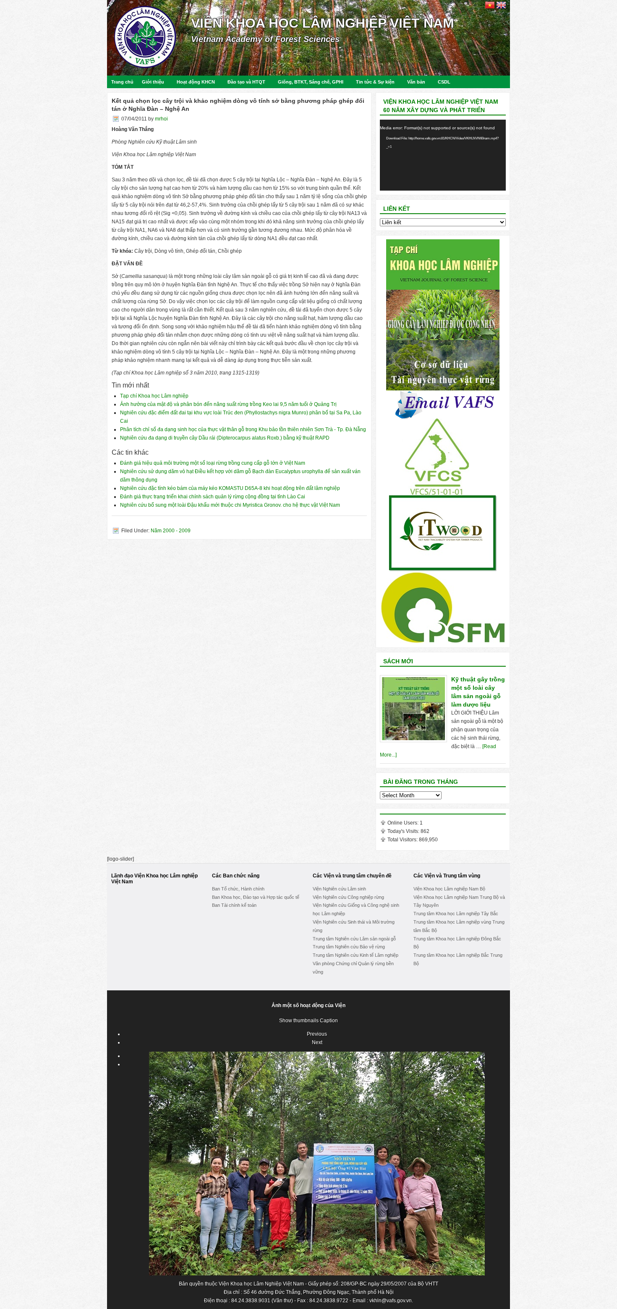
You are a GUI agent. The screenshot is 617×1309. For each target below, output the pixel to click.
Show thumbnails (299, 1021)
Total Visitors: (403, 840)
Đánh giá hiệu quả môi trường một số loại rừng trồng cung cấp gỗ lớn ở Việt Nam (212, 463)
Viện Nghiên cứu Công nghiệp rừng (348, 897)
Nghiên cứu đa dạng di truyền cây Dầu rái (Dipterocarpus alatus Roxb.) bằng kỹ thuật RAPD (224, 438)
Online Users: (403, 823)
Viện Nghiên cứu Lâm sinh (339, 888)
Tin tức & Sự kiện (375, 81)
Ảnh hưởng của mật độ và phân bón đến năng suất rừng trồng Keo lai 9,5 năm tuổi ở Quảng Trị (228, 404)
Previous (317, 1034)
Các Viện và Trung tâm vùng (446, 876)
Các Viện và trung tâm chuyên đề (352, 876)
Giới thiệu (153, 81)
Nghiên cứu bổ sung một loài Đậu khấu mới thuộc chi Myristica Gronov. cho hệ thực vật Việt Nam (230, 505)
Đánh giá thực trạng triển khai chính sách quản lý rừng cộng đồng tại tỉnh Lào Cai (212, 497)
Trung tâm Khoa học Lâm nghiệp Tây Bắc (455, 913)
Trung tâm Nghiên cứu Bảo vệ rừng (349, 946)
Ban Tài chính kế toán (234, 905)
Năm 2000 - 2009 (171, 531)
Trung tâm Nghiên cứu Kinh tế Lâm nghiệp (355, 955)
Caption (329, 1021)
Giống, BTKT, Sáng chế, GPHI (310, 81)
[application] (443, 155)
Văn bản (416, 81)
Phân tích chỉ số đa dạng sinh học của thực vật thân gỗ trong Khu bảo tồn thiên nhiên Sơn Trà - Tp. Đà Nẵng (243, 429)
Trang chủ (122, 81)
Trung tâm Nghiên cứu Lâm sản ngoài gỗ (354, 938)
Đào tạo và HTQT (246, 81)
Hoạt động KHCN (196, 81)
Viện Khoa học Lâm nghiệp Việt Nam (322, 23)
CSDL (444, 81)
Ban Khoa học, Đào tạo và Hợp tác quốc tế (255, 897)
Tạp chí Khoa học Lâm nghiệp (154, 396)
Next (317, 1042)
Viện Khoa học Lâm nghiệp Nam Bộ (449, 888)
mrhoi (161, 119)
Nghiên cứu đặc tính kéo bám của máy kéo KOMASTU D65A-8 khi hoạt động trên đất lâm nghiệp (230, 488)
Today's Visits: (404, 831)
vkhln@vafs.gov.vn (390, 1301)
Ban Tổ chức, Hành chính (238, 888)
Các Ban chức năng (235, 876)
